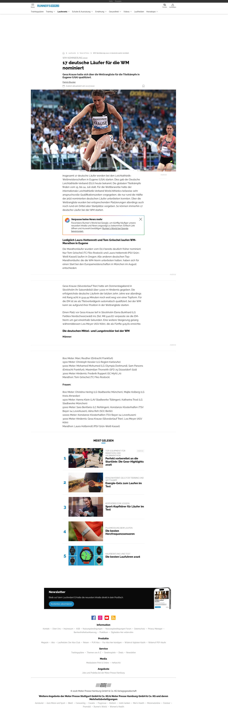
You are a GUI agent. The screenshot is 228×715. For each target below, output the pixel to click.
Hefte (111, 1)
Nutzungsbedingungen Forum (118, 629)
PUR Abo (95, 642)
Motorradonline (153, 703)
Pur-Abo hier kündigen (112, 642)
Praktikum (103, 632)
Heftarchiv (116, 663)
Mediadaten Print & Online (97, 663)
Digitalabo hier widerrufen (122, 632)
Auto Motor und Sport (56, 703)
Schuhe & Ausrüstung (81, 12)
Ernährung (99, 12)
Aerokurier (39, 703)
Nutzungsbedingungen (93, 629)
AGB (78, 629)
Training (49, 12)
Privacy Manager (155, 629)
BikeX (70, 703)
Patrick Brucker (69, 82)
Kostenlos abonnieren (61, 604)
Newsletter (131, 652)
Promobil (87, 707)
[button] (103, 130)
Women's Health (117, 707)
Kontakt (46, 629)
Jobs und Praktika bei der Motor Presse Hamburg (103, 673)
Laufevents (62, 12)
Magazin (44, 642)
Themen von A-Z (94, 652)
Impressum (68, 629)
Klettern (112, 703)
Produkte (118, 1)
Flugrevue (102, 703)
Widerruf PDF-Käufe (157, 642)
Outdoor (166, 703)
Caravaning (81, 703)
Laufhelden (139, 12)
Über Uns (56, 629)
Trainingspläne (37, 12)
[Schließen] (140, 219)
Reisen (86, 642)
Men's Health (138, 703)
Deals (120, 652)
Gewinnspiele (110, 652)
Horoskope (151, 12)
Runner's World (100, 707)
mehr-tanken (124, 703)
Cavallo (91, 703)
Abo (53, 642)
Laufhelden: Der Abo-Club (69, 642)
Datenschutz (139, 629)
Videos (126, 12)
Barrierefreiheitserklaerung (85, 632)
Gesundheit (114, 12)
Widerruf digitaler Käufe (135, 642)
